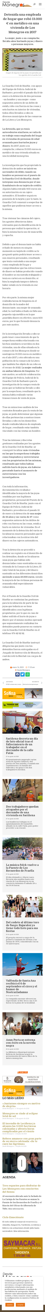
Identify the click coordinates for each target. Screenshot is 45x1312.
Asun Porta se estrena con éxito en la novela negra (20, 1042)
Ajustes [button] (10, 1305)
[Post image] (22, 722)
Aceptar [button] (20, 1305)
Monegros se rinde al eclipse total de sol (20, 1115)
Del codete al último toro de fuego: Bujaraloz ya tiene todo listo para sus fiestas (22, 927)
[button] (17, 674)
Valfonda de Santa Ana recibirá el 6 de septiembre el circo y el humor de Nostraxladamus (21, 986)
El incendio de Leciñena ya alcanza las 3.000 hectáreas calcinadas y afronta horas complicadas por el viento (19, 1127)
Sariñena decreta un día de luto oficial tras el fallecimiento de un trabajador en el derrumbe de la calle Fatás (22, 746)
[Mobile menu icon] (40, 4)
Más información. (16, 1209)
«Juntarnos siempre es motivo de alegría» (21, 1105)
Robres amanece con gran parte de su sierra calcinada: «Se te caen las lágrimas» (21, 1141)
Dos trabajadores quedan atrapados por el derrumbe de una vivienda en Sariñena (22, 811)
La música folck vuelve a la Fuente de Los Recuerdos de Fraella (22, 867)
